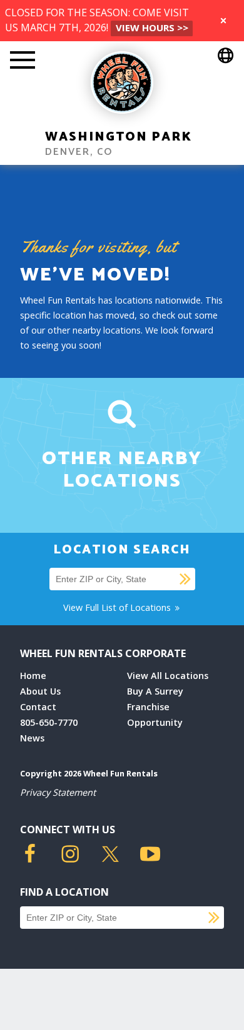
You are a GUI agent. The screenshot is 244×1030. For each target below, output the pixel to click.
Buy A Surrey (155, 691)
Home (33, 675)
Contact (38, 707)
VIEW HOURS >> (152, 27)
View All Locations (167, 675)
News (32, 738)
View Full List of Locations (118, 607)
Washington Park (118, 137)
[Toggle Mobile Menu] (22, 61)
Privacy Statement (58, 792)
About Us (40, 691)
